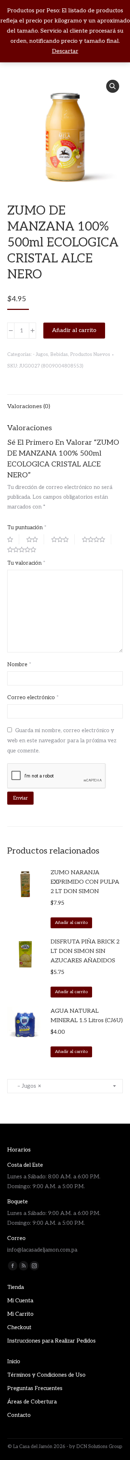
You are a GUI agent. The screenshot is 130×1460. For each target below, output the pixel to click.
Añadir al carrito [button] (71, 922)
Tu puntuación (27, 527)
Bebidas (59, 354)
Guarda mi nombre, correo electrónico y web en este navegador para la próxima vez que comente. (61, 740)
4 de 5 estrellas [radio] (96, 539)
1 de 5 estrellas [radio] (13, 539)
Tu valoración (26, 563)
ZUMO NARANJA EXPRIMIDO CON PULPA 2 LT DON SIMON (85, 882)
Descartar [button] (65, 51)
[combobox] (65, 1086)
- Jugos (40, 354)
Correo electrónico (33, 697)
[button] (112, 86)
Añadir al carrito (74, 330)
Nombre (19, 664)
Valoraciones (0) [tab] (28, 406)
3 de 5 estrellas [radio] (63, 539)
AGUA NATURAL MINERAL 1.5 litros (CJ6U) (87, 1016)
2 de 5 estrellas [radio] (35, 539)
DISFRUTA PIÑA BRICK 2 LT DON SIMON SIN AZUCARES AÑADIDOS (85, 951)
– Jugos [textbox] (27, 1086)
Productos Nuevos (90, 354)
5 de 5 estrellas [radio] (24, 549)
